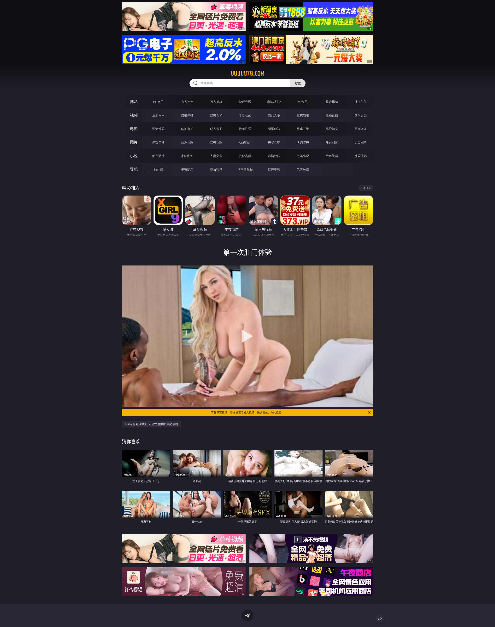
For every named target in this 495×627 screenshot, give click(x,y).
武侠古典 (245, 156)
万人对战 (216, 102)
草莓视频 (216, 169)
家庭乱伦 (187, 156)
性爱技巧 (360, 156)
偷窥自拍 (158, 142)
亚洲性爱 (158, 129)
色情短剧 (303, 169)
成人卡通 (216, 129)
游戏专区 (245, 102)
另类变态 (360, 129)
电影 (134, 128)
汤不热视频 (245, 169)
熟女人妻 (274, 115)
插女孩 (158, 169)
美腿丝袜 (274, 142)
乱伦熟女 (332, 129)
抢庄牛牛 (360, 102)
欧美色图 (216, 142)
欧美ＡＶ (216, 115)
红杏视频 (274, 169)
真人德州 (187, 102)
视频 (134, 115)
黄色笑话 (332, 156)
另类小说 (303, 156)
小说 (134, 155)
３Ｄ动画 (245, 115)
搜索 (298, 83)
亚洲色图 (187, 142)
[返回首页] (379, 618)
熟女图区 (332, 142)
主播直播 (332, 115)
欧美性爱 (245, 129)
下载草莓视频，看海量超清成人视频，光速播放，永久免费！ (247, 412)
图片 (134, 142)
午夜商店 (187, 169)
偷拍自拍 (187, 129)
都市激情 (158, 156)
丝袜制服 (303, 115)
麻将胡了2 (274, 102)
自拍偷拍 (187, 115)
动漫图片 (245, 142)
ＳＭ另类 (360, 115)
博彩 (134, 101)
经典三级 (303, 129)
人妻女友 (216, 156)
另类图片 (360, 142)
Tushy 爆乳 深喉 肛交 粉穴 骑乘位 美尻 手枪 (151, 424)
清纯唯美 (303, 142)
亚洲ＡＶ (158, 115)
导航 (134, 169)
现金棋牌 (332, 102)
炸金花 (302, 102)
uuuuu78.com (247, 73)
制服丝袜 (274, 129)
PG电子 (158, 102)
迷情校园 (274, 156)
